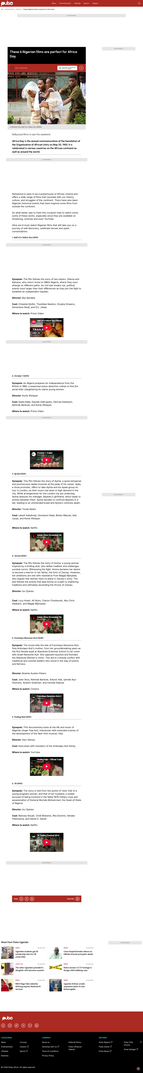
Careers (95, 3)
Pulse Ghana (104, 1047)
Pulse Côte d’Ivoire (128, 1043)
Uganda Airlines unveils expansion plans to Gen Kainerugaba (74, 986)
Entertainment (65, 3)
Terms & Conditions (50, 1051)
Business (4, 1055)
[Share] (81, 68)
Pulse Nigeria (104, 1042)
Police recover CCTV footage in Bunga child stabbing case (78, 969)
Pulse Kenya (104, 1051)
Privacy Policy (48, 1055)
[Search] (139, 3)
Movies (18, 9)
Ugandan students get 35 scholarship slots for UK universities (26, 954)
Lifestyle (77, 3)
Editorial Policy (75, 1042)
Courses (23, 1042)
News (54, 3)
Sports (86, 3)
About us (45, 1042)
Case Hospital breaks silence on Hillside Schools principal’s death (78, 952)
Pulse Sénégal (130, 1049)
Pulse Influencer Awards (75, 1048)
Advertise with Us (49, 1047)
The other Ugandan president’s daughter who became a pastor (29, 969)
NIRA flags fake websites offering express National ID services (28, 986)
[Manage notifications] (138, 1068)
